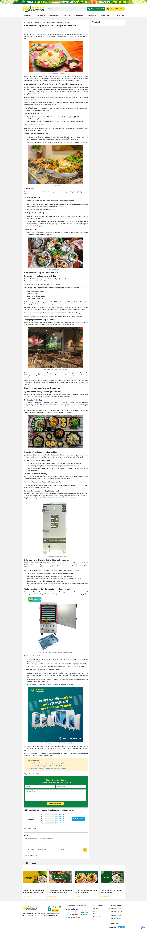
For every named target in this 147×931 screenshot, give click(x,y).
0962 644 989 (84, 913)
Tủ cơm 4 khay (53, 15)
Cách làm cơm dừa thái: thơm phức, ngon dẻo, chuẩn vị (112, 891)
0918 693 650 (84, 914)
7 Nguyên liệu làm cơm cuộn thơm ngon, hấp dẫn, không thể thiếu (33, 891)
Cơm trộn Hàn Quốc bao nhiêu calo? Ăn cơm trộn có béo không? (60, 891)
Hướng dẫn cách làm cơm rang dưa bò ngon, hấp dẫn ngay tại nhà (48, 763)
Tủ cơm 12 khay (105, 15)
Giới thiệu (95, 908)
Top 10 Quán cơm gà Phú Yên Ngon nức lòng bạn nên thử (86, 891)
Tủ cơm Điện (27, 15)
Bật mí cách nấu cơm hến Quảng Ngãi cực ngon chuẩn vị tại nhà (47, 769)
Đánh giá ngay (78, 819)
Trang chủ (26, 22)
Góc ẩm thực (33, 22)
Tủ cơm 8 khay (78, 15)
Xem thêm (55, 910)
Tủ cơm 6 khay (66, 15)
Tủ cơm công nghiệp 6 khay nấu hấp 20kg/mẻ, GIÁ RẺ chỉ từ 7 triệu (48, 766)
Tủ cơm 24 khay (119, 15)
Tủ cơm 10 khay (92, 15)
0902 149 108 (84, 911)
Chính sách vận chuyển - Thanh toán (117, 919)
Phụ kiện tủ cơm (97, 916)
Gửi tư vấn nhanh (55, 804)
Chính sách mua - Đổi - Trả (117, 912)
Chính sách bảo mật (116, 915)
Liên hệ (95, 911)
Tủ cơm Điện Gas (40, 15)
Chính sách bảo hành (116, 908)
